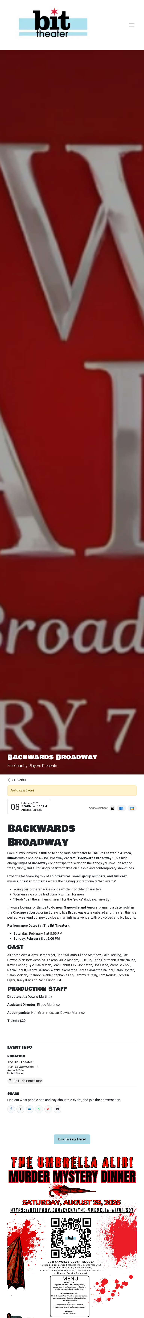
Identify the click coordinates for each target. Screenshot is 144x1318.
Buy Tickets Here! (72, 1139)
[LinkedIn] (30, 1109)
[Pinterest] (48, 1109)
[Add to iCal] (112, 808)
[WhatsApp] (39, 1109)
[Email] (57, 1109)
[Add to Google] (132, 808)
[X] (20, 1109)
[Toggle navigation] (132, 25)
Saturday (37, 933)
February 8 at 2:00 (40, 938)
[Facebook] (11, 1109)
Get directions (26, 1080)
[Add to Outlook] (121, 808)
